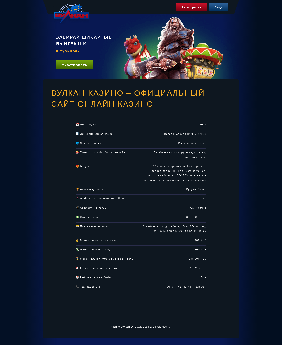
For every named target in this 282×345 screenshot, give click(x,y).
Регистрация (191, 7)
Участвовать (74, 64)
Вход (218, 7)
